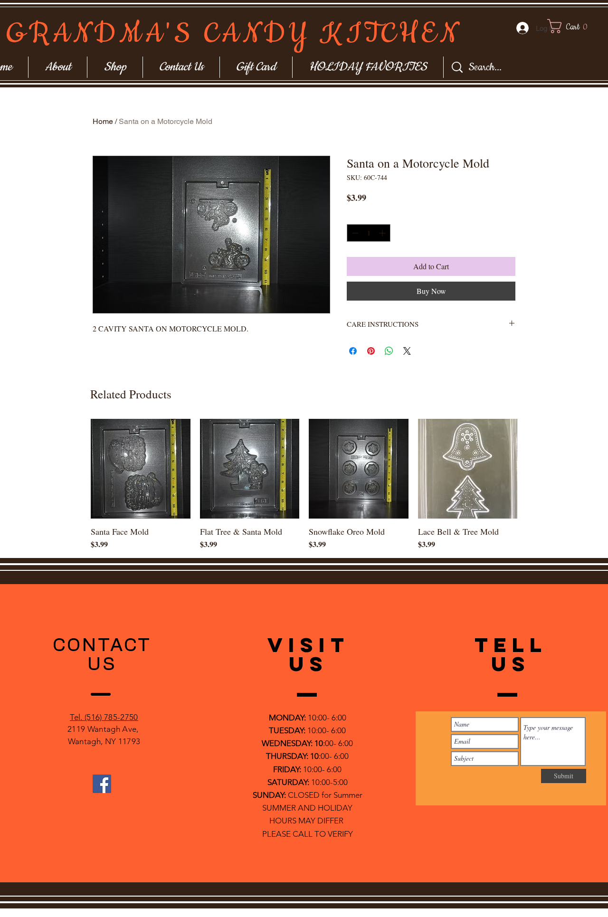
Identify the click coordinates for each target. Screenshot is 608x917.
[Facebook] (102, 784)
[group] (304, 484)
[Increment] (383, 233)
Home (103, 121)
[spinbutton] (368, 233)
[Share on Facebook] (353, 351)
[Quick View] (140, 469)
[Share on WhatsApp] (389, 351)
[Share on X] (407, 351)
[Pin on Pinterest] (371, 351)
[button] (576, 26)
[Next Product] (531, 468)
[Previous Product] (77, 468)
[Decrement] (354, 233)
